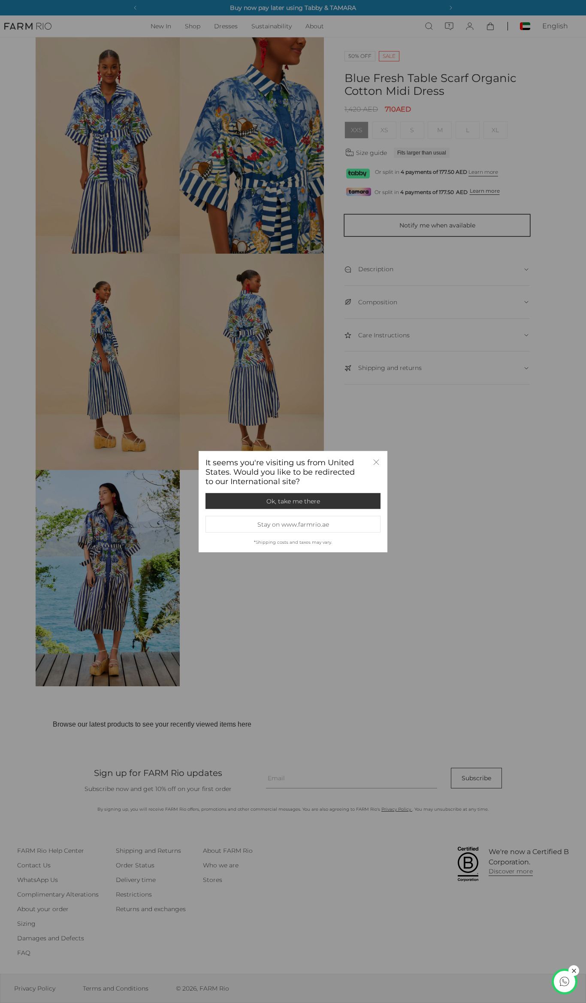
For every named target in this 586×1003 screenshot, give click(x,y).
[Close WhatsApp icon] (573, 970)
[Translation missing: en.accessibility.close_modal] (376, 462)
